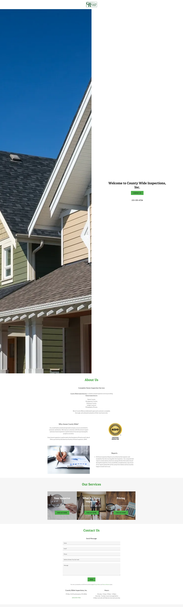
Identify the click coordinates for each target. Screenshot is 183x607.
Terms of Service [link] (106, 584)
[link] (91, 4)
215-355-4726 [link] (137, 200)
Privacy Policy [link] (97, 584)
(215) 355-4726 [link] (76, 597)
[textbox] (91, 543)
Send (91, 579)
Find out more (62, 512)
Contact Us (137, 193)
